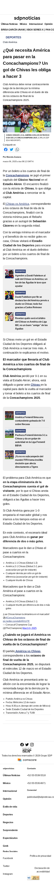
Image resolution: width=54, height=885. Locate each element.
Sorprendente (10, 830)
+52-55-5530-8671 (36, 783)
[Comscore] (27, 759)
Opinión (48, 24)
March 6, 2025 (29, 628)
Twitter (6, 866)
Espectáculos (10, 838)
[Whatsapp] (17, 149)
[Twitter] (11, 149)
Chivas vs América (17, 203)
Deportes (8, 814)
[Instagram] (32, 744)
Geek (5, 846)
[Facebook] (6, 149)
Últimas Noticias (9, 24)
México (23, 24)
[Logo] (27, 18)
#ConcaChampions (15, 617)
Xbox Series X (34, 29)
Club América (10, 42)
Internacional (35, 24)
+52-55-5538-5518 (36, 775)
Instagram (8, 874)
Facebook (8, 858)
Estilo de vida (10, 806)
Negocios (8, 822)
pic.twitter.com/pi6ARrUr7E (16, 621)
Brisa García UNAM (12, 29)
